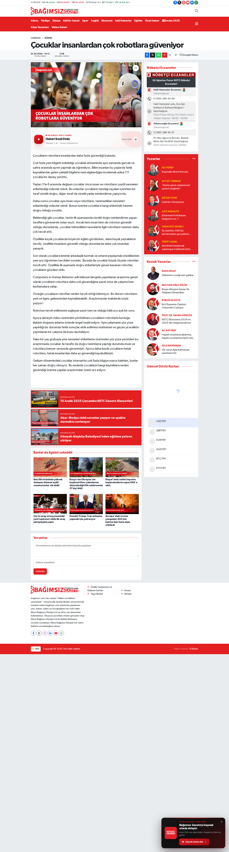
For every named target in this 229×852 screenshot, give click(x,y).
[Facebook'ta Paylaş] (147, 55)
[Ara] (196, 11)
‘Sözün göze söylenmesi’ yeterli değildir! (176, 187)
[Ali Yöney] (153, 169)
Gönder (40, 571)
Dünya (56, 20)
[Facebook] (33, 633)
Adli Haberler (123, 20)
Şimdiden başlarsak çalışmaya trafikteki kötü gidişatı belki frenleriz (176, 247)
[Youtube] (55, 633)
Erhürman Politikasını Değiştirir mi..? (174, 217)
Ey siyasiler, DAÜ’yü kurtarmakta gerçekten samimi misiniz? (175, 232)
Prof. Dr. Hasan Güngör (177, 315)
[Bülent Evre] (153, 200)
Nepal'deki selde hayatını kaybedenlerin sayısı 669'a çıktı (121, 482)
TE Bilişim (193, 649)
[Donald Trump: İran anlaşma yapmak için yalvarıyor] (86, 504)
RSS (37, 649)
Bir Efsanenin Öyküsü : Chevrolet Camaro (174, 306)
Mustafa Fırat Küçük (174, 285)
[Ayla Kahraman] (153, 349)
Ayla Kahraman (171, 345)
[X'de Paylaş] (152, 55)
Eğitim (138, 20)
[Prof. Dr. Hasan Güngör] (153, 319)
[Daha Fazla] (164, 55)
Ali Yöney (168, 167)
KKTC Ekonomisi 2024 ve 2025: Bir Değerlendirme (176, 321)
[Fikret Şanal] (153, 245)
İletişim (127, 594)
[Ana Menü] (196, 24)
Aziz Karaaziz (170, 211)
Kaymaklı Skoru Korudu (175, 172)
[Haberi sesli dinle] (38, 139)
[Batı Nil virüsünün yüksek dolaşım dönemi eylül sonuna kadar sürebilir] (50, 467)
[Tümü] (194, 158)
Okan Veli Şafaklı (172, 226)
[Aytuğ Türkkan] (153, 184)
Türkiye (45, 20)
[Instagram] (44, 633)
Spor (85, 20)
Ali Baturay (169, 330)
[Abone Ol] (189, 55)
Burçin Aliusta (171, 300)
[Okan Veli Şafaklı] (153, 230)
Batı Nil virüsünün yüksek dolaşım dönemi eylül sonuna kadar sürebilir (47, 482)
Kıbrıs (34, 20)
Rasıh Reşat (169, 271)
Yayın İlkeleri (97, 594)
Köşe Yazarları (40, 27)
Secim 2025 (172, 20)
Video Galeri (59, 27)
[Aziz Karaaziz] (153, 215)
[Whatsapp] (61, 633)
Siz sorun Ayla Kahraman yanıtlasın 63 (176, 351)
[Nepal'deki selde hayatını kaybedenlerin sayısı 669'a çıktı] (122, 467)
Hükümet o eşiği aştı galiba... (178, 275)
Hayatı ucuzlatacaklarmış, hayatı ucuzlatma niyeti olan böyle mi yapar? (178, 336)
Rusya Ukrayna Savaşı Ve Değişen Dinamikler (175, 291)
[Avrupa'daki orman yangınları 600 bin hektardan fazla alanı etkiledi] (122, 504)
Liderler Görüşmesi (173, 202)
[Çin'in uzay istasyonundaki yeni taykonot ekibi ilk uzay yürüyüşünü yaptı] (50, 504)
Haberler (36, 38)
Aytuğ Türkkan (171, 181)
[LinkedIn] (50, 633)
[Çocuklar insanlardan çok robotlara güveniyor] (86, 94)
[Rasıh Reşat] (153, 273)
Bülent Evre (169, 198)
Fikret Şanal (170, 242)
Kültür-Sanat (71, 20)
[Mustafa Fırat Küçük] (153, 289)
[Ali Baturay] (153, 334)
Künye (127, 590)
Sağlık (95, 20)
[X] (39, 633)
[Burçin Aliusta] (153, 304)
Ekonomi (106, 20)
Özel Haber (152, 20)
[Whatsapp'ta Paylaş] (158, 55)
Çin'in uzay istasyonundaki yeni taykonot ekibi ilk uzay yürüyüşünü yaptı (49, 519)
